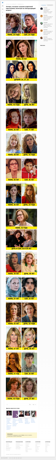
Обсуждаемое (50, 5)
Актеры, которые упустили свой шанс (21, 421)
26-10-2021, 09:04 (9, 4)
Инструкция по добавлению (8, 448)
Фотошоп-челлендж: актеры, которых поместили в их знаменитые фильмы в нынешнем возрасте (9, 424)
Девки (27, 450)
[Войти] (2, 6)
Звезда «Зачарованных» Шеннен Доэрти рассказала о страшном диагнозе (15, 422)
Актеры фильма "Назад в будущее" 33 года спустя (27, 421)
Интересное (37, 446)
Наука (36, 450)
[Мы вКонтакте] (10, 458)
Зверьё (27, 451)
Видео (27, 447)
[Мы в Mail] (21, 458)
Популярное (43, 5)
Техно (46, 447)
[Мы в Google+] (16, 458)
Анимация (27, 446)
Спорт (46, 446)
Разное (46, 451)
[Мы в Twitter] (12, 458)
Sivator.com (12, 454)
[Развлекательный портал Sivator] (2, 2)
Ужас (46, 450)
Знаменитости (21, 4)
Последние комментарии (18, 447)
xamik (15, 4)
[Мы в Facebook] (14, 458)
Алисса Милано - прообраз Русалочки (33, 421)
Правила (7, 446)
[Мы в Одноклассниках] (19, 458)
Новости (36, 451)
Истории (36, 447)
